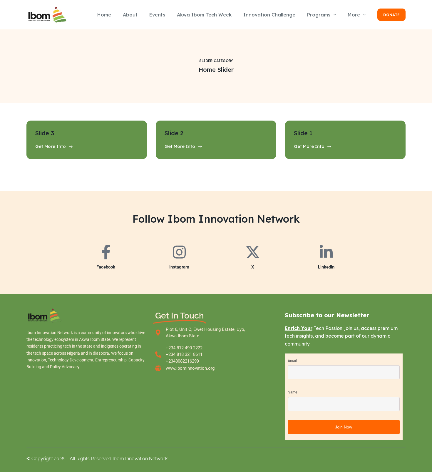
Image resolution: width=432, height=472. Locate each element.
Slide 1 (303, 133)
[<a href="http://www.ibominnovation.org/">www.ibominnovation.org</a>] (158, 368)
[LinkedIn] (326, 252)
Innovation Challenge (269, 15)
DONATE (391, 14)
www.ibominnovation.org (190, 368)
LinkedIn (326, 267)
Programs (318, 15)
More (354, 15)
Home (104, 15)
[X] (252, 252)
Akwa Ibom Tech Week (204, 15)
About (130, 15)
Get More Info (50, 146)
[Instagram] (179, 252)
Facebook (105, 267)
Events (157, 15)
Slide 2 (174, 133)
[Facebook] (105, 252)
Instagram (179, 267)
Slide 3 (44, 133)
